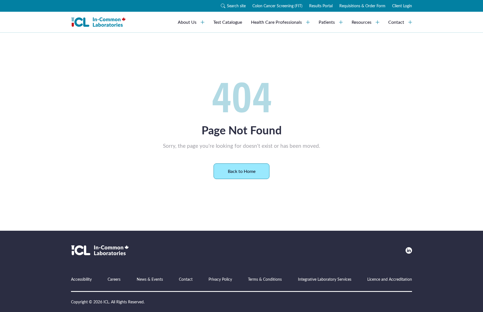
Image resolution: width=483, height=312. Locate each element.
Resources (361, 22)
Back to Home (241, 171)
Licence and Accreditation (389, 279)
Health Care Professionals (276, 22)
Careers (114, 279)
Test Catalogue (227, 22)
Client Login (402, 5)
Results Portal (321, 5)
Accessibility (81, 279)
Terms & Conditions (265, 279)
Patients (327, 22)
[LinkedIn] (409, 250)
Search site (236, 5)
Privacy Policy (220, 279)
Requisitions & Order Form (362, 5)
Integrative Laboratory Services (324, 279)
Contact (396, 22)
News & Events (150, 279)
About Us (187, 22)
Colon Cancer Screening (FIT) (277, 5)
